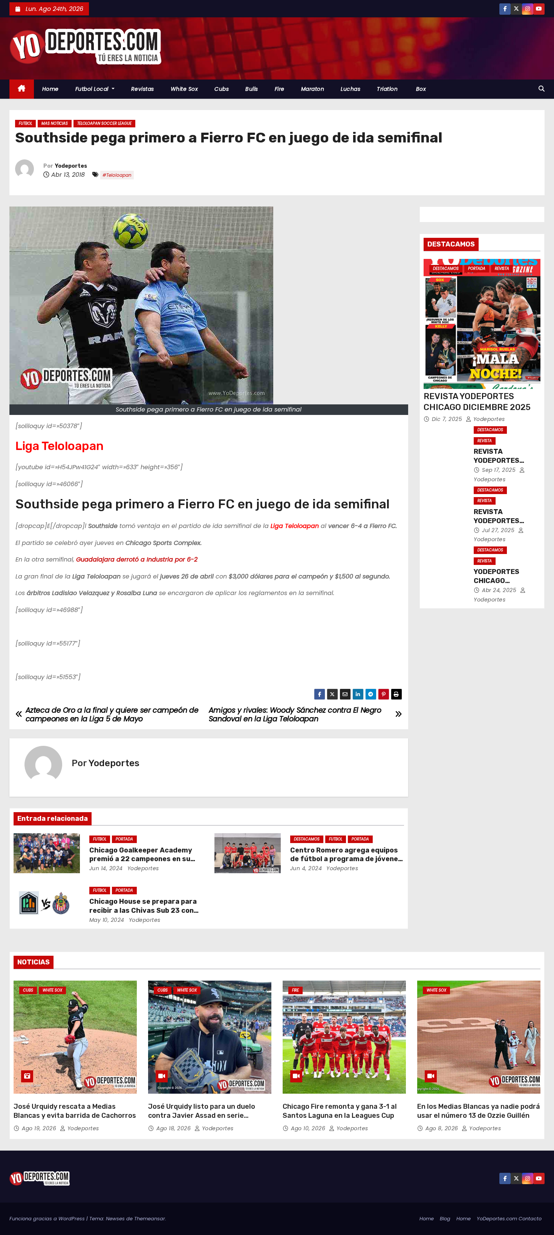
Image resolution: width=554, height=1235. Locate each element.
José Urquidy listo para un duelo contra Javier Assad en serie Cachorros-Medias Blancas (201, 1115)
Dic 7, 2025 (448, 419)
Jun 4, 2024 (306, 868)
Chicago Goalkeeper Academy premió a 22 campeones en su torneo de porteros (140, 859)
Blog (445, 1218)
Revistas (142, 89)
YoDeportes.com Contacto (509, 1218)
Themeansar (149, 1218)
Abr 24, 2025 (500, 590)
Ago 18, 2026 (174, 1128)
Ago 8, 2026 (442, 1128)
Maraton (312, 89)
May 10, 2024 (106, 920)
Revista (502, 268)
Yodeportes (71, 166)
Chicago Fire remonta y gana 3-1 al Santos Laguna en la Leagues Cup (340, 1111)
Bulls (251, 89)
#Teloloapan (117, 175)
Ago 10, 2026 (309, 1128)
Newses (115, 1218)
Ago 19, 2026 (40, 1128)
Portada (124, 839)
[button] (542, 88)
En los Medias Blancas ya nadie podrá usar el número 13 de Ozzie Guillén (478, 1111)
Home (50, 89)
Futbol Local (92, 89)
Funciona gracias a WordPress (47, 1218)
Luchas (350, 89)
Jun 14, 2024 (106, 868)
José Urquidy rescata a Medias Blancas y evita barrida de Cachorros (75, 1111)
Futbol (25, 123)
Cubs (221, 89)
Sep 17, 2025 (499, 470)
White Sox (184, 89)
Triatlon (387, 89)
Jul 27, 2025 (499, 530)
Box (420, 89)
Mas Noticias (54, 123)
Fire (280, 89)
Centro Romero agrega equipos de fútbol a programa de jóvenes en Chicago (346, 859)
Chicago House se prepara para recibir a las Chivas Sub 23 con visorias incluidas (143, 910)
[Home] (21, 89)
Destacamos (307, 839)
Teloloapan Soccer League (104, 123)
